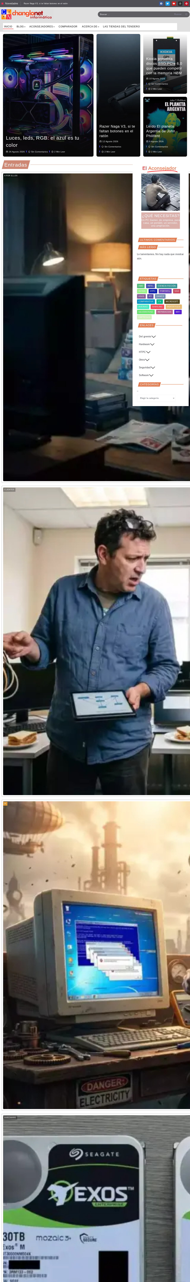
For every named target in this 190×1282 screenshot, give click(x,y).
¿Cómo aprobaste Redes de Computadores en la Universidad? (52, 3)
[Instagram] (180, 3)
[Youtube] (174, 3)
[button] (158, 226)
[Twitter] (168, 3)
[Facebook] (161, 3)
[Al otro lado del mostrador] (27, 14)
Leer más (11, 157)
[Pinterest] (186, 3)
